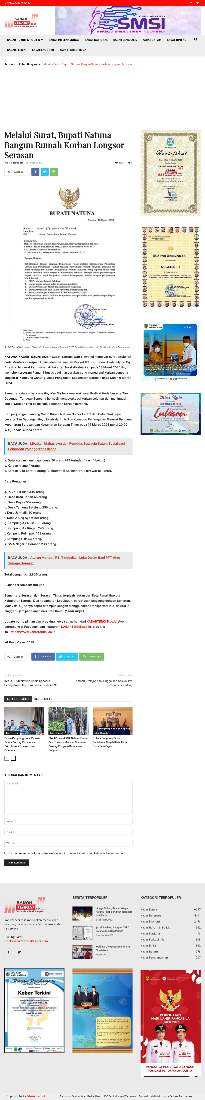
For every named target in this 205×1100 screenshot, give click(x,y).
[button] (196, 40)
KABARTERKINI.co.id (102, 621)
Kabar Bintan (176, 40)
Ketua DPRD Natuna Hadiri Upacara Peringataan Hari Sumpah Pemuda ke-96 (31, 683)
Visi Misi (155, 1096)
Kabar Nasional (96, 40)
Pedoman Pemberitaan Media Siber (80, 1096)
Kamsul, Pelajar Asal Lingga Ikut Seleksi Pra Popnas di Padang (104, 683)
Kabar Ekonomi (43, 50)
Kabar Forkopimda (72, 50)
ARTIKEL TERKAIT (18, 699)
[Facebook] (191, 3)
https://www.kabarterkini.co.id (32, 632)
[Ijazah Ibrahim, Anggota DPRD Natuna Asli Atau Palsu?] (82, 933)
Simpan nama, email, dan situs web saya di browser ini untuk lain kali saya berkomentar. (66, 853)
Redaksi (18, 162)
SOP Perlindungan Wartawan (120, 1096)
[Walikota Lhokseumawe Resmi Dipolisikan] (82, 952)
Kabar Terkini (16, 50)
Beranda (9, 64)
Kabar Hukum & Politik (23, 40)
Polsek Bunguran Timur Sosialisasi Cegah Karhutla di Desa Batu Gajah (110, 742)
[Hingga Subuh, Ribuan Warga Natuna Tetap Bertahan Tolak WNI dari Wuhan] (82, 913)
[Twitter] (198, 3)
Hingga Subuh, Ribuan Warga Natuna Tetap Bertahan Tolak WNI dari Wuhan (114, 912)
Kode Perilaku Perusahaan (178, 1096)
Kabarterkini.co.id (36, 1096)
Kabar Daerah (56, 733)
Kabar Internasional (64, 40)
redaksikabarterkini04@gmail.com (26, 941)
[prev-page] (6, 758)
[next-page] (13, 758)
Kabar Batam (152, 40)
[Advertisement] (102, 100)
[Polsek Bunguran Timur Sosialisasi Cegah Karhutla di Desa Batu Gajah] (113, 721)
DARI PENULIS (43, 699)
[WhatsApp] (54, 172)
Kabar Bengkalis (125, 40)
